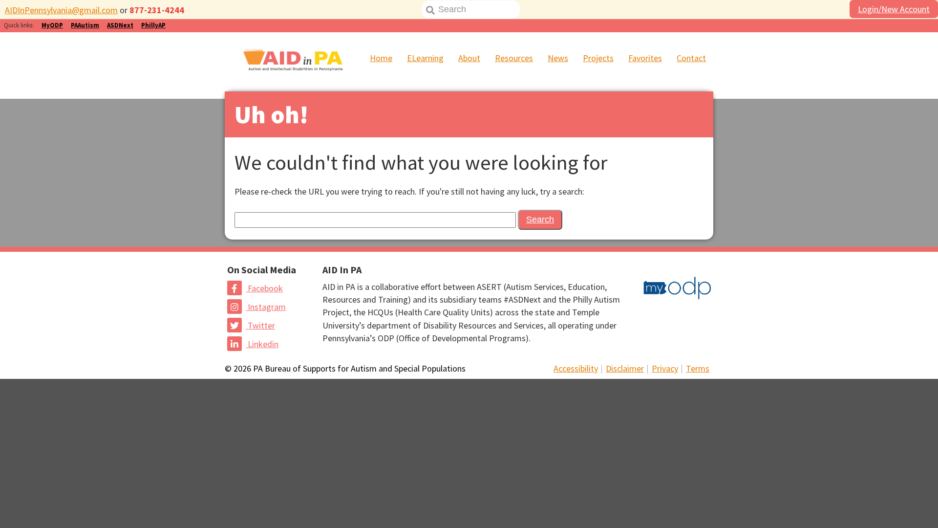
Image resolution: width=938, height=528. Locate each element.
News (558, 58)
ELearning (425, 58)
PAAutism (85, 25)
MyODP (52, 25)
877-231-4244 (156, 10)
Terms (697, 368)
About (469, 58)
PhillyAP (153, 25)
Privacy (665, 368)
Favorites (645, 58)
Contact (691, 58)
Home (381, 58)
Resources (514, 58)
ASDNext (120, 25)
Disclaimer (625, 368)
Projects (598, 58)
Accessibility (576, 368)
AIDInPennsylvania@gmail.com (61, 10)
